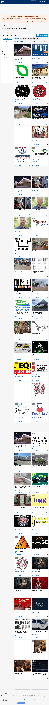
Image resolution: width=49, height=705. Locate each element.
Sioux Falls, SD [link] (34, 99)
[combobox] (7, 54)
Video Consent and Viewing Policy (20, 699)
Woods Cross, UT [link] (17, 315)
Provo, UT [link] (33, 190)
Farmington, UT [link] (17, 551)
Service (7, 46)
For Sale (7, 38)
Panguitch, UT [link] (17, 252)
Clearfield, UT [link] (34, 675)
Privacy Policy (33, 698)
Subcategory (3, 56)
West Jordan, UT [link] (34, 355)
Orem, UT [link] (33, 140)
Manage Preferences (12, 702)
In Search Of (7, 41)
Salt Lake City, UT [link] (35, 58)
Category (3, 53)
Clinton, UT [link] (34, 315)
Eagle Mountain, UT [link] (18, 355)
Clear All (17, 38)
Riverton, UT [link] (17, 120)
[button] (11, 54)
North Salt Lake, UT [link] (35, 161)
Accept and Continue (21, 702)
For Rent (7, 44)
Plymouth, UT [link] (34, 120)
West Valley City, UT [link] (35, 80)
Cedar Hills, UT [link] (34, 335)
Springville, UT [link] (34, 633)
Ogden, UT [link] (16, 293)
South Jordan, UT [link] (17, 376)
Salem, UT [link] (16, 488)
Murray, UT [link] (34, 231)
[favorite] (29, 62)
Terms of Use (28, 698)
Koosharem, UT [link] (17, 335)
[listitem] (22, 54)
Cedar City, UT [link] (17, 59)
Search (5, 25)
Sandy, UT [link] (33, 467)
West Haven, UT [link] (34, 211)
